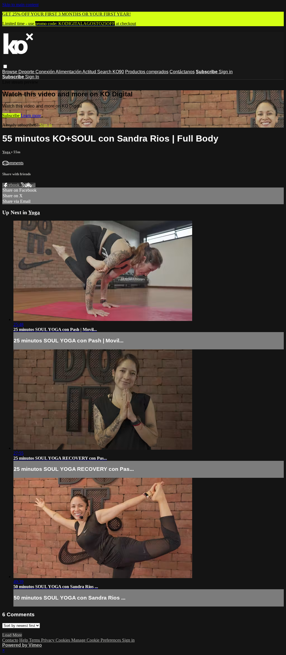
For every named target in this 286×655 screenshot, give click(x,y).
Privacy (48, 640)
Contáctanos (182, 71)
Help (24, 640)
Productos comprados (146, 71)
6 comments (12, 162)
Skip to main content (20, 4)
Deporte (26, 71)
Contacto (10, 640)
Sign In (32, 76)
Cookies (63, 640)
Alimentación (69, 71)
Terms (35, 640)
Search (105, 71)
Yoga (6, 152)
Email (30, 184)
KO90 (118, 71)
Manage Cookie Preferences (96, 640)
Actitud (89, 71)
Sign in (226, 71)
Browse (10, 71)
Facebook (11, 184)
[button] (5, 66)
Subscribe (11, 115)
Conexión (45, 71)
